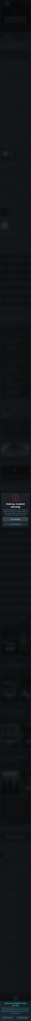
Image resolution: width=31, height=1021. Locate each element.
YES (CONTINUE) (15, 519)
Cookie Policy (23, 1008)
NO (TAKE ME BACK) (16, 524)
